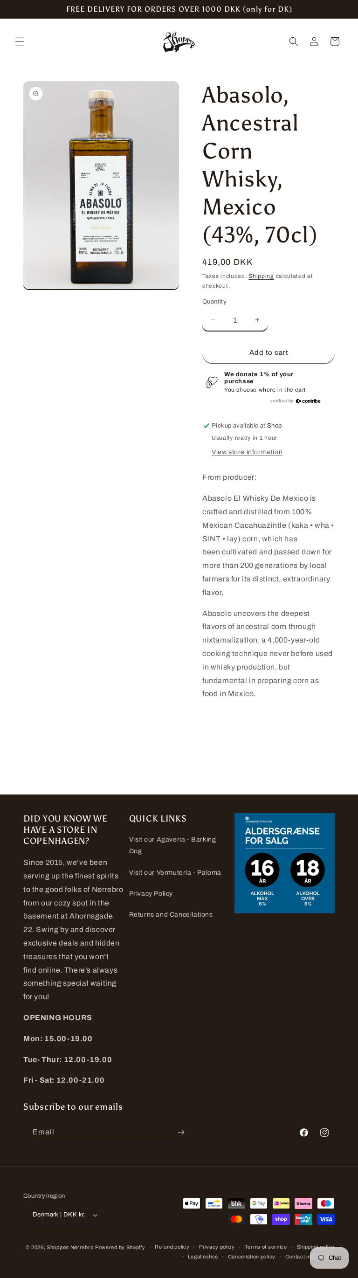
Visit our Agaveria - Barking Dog (172, 845)
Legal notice (203, 1256)
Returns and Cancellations (171, 914)
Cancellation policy (251, 1256)
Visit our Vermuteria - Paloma (175, 872)
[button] (19, 41)
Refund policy (172, 1247)
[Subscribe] (181, 1132)
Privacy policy (217, 1247)
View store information (247, 452)
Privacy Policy (151, 893)
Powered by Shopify (120, 1247)
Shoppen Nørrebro (70, 1247)
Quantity (214, 301)
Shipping (261, 276)
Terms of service (266, 1247)
